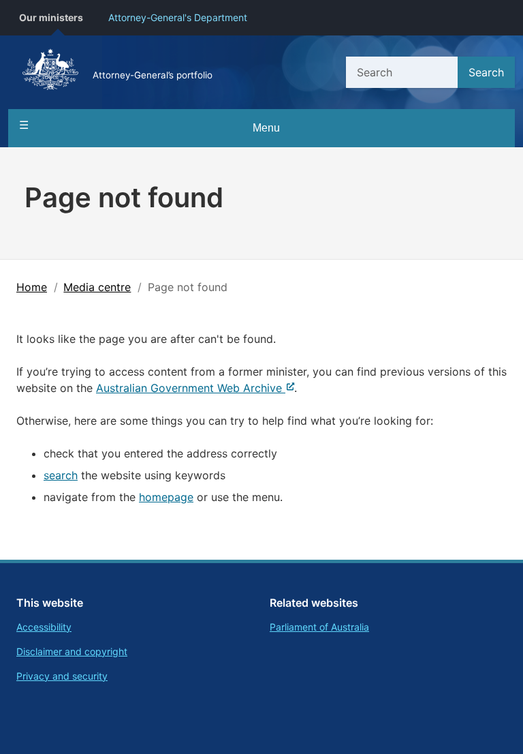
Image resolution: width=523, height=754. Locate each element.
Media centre (97, 287)
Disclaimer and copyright (71, 651)
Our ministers (51, 17)
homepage (166, 497)
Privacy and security (62, 676)
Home (31, 287)
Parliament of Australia (319, 627)
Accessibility (44, 627)
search (61, 475)
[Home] (50, 72)
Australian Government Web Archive (189, 388)
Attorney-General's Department (177, 17)
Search (486, 72)
